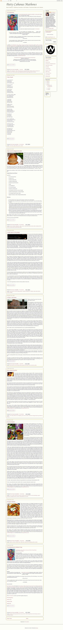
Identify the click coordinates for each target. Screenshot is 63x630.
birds (10, 365)
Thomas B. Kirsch (48, 73)
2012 (47, 82)
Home (27, 618)
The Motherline (10, 12)
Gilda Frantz (47, 71)
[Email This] (25, 144)
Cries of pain (10, 77)
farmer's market (21, 495)
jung (24, 70)
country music (16, 495)
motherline (31, 70)
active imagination (12, 70)
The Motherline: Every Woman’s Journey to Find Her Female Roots (24, 57)
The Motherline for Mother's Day (14, 547)
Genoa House (48, 62)
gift (15, 613)
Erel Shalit (47, 66)
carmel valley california (18, 365)
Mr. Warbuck (31, 291)
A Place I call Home (11, 297)
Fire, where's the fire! (12, 370)
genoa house (24, 415)
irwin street (32, 495)
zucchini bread (12, 227)
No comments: (21, 144)
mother (24, 613)
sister (38, 613)
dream (16, 291)
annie (10, 291)
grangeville (27, 291)
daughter (10, 613)
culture (16, 70)
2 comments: (21, 363)
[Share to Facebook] (27, 69)
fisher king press (20, 70)
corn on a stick (11, 495)
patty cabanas (16, 145)
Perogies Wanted (11, 501)
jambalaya (35, 495)
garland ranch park (25, 365)
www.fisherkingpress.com (11, 532)
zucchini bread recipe (18, 227)
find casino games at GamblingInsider (49, 32)
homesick (32, 365)
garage (19, 291)
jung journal (27, 70)
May (48, 89)
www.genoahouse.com (25, 532)
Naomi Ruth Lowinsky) (25, 572)
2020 (47, 81)
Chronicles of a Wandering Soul (50, 63)
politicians (8, 496)
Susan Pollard (48, 74)
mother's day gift (28, 613)
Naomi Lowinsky (35, 70)
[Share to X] (26, 69)
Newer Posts (9, 618)
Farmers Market (10, 422)
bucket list (12, 365)
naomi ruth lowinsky (34, 613)
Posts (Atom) (27, 621)
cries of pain (11, 145)
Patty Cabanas (53, 12)
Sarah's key (37, 415)
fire (17, 415)
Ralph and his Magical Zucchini (14, 151)
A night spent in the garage (13, 232)
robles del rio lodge (32, 415)
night (34, 291)
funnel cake (28, 495)
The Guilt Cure (48, 68)
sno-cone (26, 496)
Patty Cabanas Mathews (21, 4)
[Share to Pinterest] (28, 69)
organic (39, 495)
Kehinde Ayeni (48, 76)
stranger (11, 292)
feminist (14, 613)
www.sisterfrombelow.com (21, 55)
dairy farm (13, 291)
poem (19, 145)
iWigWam (47, 60)
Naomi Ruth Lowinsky (49, 65)
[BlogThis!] (25, 69)
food (25, 495)
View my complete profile (49, 28)
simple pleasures (22, 496)
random (22, 145)
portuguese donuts (13, 496)
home (29, 365)
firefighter (19, 415)
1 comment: (21, 69)
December (49, 85)
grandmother (19, 613)
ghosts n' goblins (22, 291)
